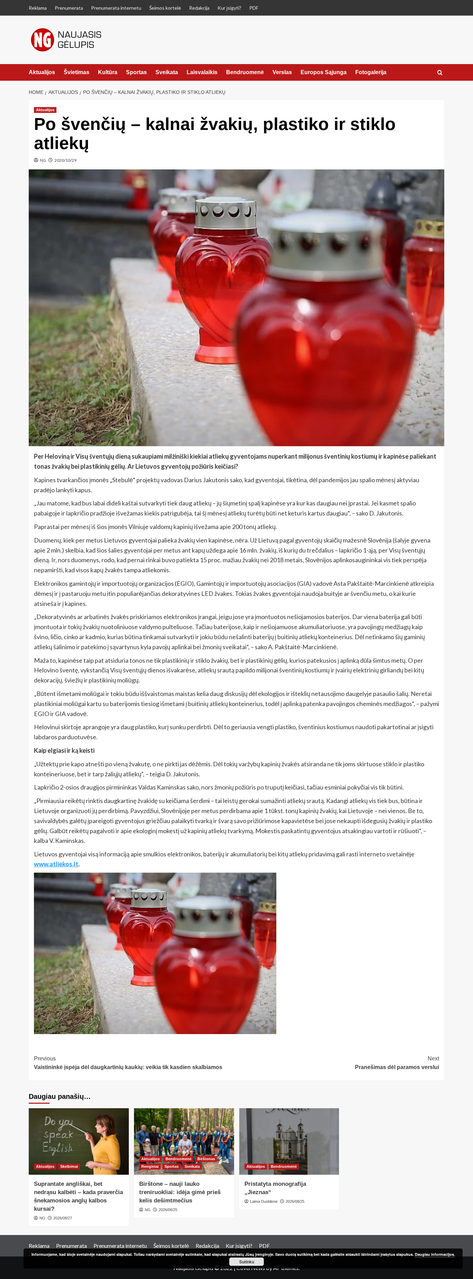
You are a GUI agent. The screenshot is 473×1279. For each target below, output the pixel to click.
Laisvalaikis (202, 72)
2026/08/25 (168, 1210)
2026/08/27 (62, 1218)
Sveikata (166, 72)
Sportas (136, 72)
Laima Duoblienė (264, 1201)
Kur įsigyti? (229, 8)
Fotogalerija (370, 72)
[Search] (440, 73)
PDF (253, 8)
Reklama (38, 8)
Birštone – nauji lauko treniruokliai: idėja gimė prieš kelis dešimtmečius (180, 1192)
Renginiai (150, 1166)
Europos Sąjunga (324, 72)
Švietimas (76, 72)
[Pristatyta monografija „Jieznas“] (289, 1141)
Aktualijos (42, 72)
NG (43, 160)
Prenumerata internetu (116, 8)
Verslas (282, 72)
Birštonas (206, 1159)
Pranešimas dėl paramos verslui (397, 1063)
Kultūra (107, 72)
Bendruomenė (245, 72)
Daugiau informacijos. (435, 1254)
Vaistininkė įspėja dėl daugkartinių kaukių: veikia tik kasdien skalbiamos (128, 1063)
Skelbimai (69, 1166)
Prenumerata (69, 8)
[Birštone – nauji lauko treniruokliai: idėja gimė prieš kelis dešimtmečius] (184, 1141)
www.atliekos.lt (56, 864)
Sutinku (246, 1262)
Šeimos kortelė (165, 8)
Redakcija (199, 8)
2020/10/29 (65, 160)
